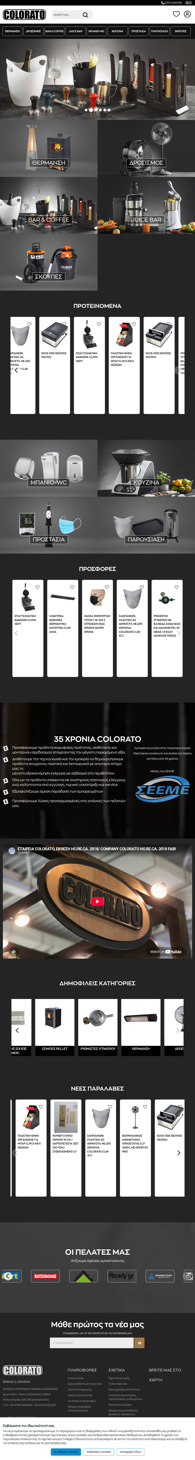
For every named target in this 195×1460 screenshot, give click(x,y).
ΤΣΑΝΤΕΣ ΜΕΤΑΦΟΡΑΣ (163, 540)
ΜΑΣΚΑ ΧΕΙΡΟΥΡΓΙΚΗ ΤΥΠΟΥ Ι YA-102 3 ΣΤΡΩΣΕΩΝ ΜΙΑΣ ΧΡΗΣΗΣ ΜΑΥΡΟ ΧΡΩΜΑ (97, 624)
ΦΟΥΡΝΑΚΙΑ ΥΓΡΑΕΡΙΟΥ (128, 479)
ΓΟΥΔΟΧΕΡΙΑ (68, 205)
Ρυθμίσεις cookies (99, 1451)
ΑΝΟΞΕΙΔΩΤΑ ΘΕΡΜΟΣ (128, 540)
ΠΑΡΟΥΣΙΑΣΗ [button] (159, 31)
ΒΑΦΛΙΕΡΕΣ (26, 221)
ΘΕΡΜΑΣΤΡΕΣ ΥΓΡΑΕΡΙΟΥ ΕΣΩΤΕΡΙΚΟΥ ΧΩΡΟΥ (48, 144)
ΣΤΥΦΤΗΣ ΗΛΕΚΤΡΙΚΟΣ (164, 210)
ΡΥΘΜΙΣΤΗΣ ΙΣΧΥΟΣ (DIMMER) (36, 160)
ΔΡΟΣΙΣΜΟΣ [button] (33, 31)
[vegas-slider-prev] (8, 79)
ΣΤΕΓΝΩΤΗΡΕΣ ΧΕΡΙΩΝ (66, 477)
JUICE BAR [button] (75, 31)
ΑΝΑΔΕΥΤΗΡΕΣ (44, 210)
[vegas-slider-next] (187, 79)
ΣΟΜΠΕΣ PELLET (35, 165)
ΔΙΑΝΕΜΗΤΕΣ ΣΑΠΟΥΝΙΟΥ (48, 483)
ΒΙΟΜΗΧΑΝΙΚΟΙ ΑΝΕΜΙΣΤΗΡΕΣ (156, 148)
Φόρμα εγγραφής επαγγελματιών (79, 1408)
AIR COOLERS (123, 148)
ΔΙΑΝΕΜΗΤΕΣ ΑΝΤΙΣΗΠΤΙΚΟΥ (49, 488)
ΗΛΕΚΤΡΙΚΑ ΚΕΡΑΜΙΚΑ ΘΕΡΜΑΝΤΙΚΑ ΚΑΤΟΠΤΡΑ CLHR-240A (60, 624)
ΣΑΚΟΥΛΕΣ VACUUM (129, 463)
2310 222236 (173, 2)
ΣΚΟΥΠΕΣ (48, 277)
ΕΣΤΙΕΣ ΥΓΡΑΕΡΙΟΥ (165, 474)
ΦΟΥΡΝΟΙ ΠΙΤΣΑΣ (125, 485)
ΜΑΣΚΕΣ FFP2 (66, 534)
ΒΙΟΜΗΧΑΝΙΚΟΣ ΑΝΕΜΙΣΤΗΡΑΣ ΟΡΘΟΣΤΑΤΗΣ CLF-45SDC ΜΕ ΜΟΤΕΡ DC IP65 (146, 1144)
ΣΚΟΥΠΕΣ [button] (180, 31)
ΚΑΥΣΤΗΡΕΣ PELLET (49, 171)
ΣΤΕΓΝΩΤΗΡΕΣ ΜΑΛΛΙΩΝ (30, 477)
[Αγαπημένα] (177, 14)
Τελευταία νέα (118, 1383)
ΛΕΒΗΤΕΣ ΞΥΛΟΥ (61, 165)
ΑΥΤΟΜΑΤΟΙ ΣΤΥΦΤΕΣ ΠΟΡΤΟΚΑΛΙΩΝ (136, 220)
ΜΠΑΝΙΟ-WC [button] (97, 31)
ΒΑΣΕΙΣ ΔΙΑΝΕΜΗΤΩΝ (48, 545)
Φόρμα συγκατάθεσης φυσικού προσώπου (123, 1412)
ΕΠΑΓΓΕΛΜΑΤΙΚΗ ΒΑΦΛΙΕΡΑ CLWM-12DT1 (79, 357)
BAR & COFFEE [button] (55, 31)
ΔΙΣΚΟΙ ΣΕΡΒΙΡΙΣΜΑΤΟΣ (133, 534)
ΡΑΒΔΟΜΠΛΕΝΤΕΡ (49, 226)
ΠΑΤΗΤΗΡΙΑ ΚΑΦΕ (70, 210)
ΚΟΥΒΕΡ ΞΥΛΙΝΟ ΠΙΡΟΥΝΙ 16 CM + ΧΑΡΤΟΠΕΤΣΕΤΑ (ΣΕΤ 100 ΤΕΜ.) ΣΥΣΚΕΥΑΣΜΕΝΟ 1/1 (76, 1144)
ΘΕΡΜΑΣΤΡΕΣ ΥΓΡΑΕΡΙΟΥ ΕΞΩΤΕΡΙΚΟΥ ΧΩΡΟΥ (48, 133)
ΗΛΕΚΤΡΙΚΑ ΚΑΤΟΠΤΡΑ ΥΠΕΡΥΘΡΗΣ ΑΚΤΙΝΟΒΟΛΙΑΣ (48, 149)
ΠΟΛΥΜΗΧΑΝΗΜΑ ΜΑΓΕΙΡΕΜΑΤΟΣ (135, 469)
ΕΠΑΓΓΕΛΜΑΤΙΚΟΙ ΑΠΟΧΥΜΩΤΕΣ (145, 215)
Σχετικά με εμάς (119, 1378)
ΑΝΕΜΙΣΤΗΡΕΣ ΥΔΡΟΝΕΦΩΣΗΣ (145, 153)
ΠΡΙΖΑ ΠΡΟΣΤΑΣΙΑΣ (73, 155)
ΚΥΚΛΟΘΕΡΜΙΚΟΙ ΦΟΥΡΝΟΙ (159, 485)
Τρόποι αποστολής (80, 1395)
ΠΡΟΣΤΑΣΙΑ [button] (138, 31)
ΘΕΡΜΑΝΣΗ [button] (12, 31)
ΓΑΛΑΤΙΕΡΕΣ (22, 210)
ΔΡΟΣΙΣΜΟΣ (178, 1048)
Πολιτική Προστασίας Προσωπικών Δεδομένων (125, 1397)
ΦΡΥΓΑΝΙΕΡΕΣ (67, 215)
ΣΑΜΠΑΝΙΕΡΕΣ (163, 534)
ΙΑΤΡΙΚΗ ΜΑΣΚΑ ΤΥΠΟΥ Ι (36, 534)
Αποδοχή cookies (66, 1451)
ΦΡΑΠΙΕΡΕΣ (46, 215)
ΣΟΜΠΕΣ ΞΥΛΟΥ (70, 160)
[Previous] (16, 370)
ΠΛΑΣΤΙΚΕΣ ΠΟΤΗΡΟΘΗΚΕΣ (37, 205)
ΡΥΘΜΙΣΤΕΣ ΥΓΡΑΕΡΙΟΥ (48, 139)
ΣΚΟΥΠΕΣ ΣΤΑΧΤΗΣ (49, 281)
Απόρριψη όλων (130, 1451)
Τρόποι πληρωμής (80, 1389)
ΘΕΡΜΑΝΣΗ (135, 1048)
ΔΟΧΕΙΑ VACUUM (66, 221)
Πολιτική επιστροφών (82, 1401)
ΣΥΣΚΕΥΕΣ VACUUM (132, 458)
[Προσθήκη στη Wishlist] (20, 324)
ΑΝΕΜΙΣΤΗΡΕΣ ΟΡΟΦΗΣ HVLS (145, 158)
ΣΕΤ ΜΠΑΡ (44, 221)
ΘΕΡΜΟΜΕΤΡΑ (26, 540)
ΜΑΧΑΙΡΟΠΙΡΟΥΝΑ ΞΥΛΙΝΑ (131, 474)
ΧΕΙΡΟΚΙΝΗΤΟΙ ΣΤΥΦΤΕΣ (128, 210)
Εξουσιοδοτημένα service (85, 1383)
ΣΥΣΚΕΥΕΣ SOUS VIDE (160, 463)
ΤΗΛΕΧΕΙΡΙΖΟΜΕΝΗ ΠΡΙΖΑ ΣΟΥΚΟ (34, 155)
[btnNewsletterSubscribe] (139, 1343)
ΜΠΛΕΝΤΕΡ (26, 215)
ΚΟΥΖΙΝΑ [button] (117, 31)
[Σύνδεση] (188, 14)
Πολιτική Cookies (120, 1404)
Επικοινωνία (76, 1378)
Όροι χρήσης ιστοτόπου (124, 1389)
